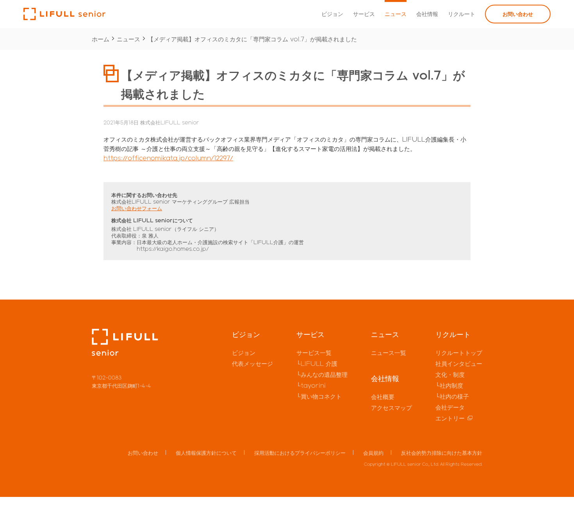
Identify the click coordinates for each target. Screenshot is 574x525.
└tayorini (311, 385)
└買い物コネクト (319, 396)
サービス (364, 14)
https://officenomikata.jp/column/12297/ (168, 157)
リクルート (461, 14)
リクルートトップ (458, 352)
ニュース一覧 (388, 352)
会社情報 (427, 14)
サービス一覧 (314, 352)
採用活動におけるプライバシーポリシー (300, 453)
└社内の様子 (452, 396)
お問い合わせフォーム (136, 208)
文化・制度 (450, 374)
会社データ (450, 407)
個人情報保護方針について (206, 453)
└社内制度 (449, 385)
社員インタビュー (458, 363)
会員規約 (373, 453)
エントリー (450, 418)
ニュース (395, 14)
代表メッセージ (252, 363)
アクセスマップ (391, 407)
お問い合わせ (518, 14)
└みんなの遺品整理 (322, 374)
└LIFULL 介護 (316, 363)
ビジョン (332, 14)
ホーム (100, 39)
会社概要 (382, 396)
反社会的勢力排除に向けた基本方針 (441, 453)
